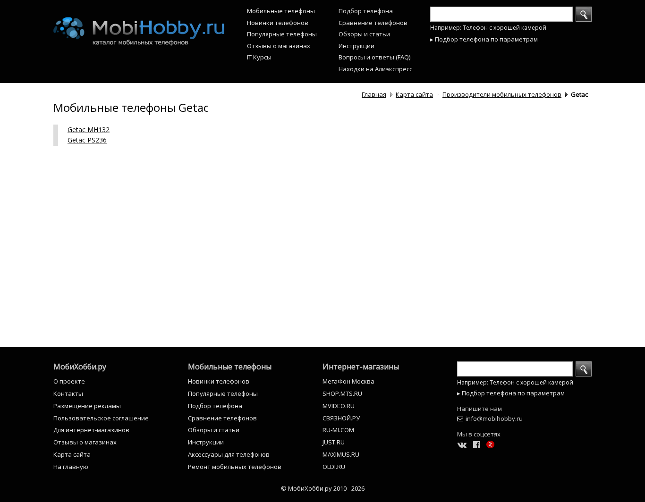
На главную (70, 466)
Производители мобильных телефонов (501, 94)
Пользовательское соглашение (101, 418)
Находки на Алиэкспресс (375, 69)
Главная (374, 94)
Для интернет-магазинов (91, 430)
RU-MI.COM (338, 430)
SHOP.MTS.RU (342, 393)
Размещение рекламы (87, 406)
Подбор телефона (366, 11)
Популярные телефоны (282, 34)
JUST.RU (333, 442)
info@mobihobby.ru (494, 418)
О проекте (69, 381)
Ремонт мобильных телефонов (234, 466)
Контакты (68, 393)
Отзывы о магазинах (278, 46)
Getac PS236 (87, 139)
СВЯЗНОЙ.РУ (341, 418)
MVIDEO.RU (338, 406)
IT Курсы (259, 57)
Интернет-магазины (360, 366)
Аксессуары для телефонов (229, 454)
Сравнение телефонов (373, 22)
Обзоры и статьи (364, 34)
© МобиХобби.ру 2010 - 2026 (323, 488)
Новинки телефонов (277, 22)
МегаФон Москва (348, 381)
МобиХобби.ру (79, 366)
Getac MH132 (89, 129)
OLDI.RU (333, 466)
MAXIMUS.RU (340, 454)
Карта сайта (414, 94)
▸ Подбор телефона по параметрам (484, 39)
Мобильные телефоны (281, 11)
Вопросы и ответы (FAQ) (374, 57)
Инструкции (356, 46)
